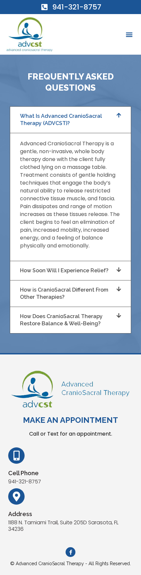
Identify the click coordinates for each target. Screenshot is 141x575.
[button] (129, 34)
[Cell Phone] (16, 455)
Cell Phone (23, 473)
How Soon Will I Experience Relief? (64, 270)
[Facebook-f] (70, 552)
